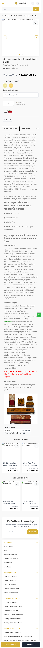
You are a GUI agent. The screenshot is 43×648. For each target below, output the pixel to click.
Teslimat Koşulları (10, 576)
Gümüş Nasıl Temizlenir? (13, 623)
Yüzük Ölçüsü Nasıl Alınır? (13, 606)
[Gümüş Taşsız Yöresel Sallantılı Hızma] (11, 490)
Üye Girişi (7, 567)
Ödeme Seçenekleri (11, 559)
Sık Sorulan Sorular (11, 611)
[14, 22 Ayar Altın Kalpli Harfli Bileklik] (30, 452)
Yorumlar (26, 129)
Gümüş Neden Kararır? (12, 619)
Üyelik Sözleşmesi (10, 581)
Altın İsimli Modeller (30, 16)
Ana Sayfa (5, 16)
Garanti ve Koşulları (11, 589)
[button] (19, 54)
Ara (36, 9)
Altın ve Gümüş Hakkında (13, 615)
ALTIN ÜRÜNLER (16, 16)
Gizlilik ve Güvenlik (11, 593)
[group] (20, 37)
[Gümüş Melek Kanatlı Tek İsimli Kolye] (30, 490)
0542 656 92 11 (15, 632)
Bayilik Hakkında (10, 555)
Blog (5, 550)
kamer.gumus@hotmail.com (21, 636)
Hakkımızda (8, 546)
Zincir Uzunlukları (10, 602)
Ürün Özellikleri (10, 129)
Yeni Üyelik (8, 563)
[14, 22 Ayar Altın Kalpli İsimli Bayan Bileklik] (11, 452)
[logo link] (20, 3)
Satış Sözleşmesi (10, 585)
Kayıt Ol (32, 532)
